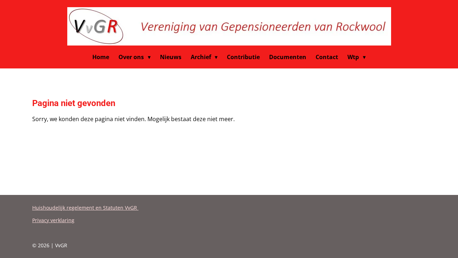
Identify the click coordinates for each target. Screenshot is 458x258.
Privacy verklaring (53, 220)
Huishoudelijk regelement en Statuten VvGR (85, 207)
